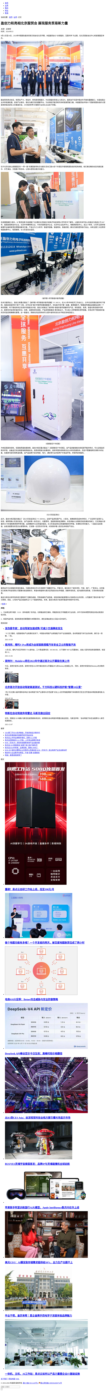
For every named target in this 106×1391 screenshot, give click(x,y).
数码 (6, 8)
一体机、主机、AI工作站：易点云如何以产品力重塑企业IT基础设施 (42, 1373)
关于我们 (4, 1379)
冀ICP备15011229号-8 (30, 1383)
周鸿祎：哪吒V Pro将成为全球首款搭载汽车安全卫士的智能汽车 (40, 644)
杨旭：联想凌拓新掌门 (13, 755)
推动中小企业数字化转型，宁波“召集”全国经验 (22, 753)
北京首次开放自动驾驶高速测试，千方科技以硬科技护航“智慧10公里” (43, 687)
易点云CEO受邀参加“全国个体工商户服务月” (21, 745)
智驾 (3, 604)
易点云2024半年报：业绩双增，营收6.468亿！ (22, 748)
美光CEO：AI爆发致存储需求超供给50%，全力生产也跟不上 (39, 1262)
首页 (6, 3)
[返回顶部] (1, 1389)
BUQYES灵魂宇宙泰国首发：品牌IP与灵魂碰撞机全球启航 (37, 1164)
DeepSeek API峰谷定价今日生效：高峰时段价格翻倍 (33, 1053)
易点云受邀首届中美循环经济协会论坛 (19, 735)
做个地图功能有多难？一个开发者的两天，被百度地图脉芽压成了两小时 (44, 942)
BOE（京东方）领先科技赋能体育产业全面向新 (22, 743)
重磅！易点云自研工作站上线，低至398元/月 (29, 889)
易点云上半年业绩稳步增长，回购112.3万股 (21, 738)
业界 (6, 5)
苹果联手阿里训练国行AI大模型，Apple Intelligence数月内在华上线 (42, 1207)
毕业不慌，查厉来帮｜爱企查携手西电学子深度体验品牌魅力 (38, 1315)
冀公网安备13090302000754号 (51, 1383)
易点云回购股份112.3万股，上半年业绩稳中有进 (22, 740)
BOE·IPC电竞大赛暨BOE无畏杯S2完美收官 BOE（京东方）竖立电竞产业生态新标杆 (36, 750)
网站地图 (12, 1379)
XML (17, 1379)
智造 (6, 13)
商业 (6, 10)
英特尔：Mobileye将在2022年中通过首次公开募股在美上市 (37, 661)
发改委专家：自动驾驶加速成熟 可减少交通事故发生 (34, 628)
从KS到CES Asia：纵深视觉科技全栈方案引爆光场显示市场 (37, 1117)
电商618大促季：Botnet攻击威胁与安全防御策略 (31, 999)
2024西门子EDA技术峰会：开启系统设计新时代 (22, 733)
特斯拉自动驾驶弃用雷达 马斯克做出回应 (27, 713)
